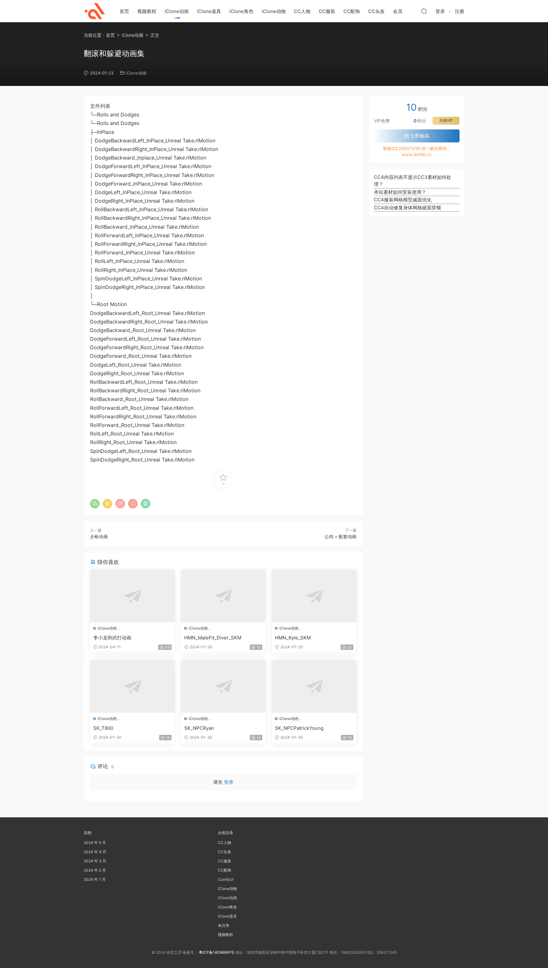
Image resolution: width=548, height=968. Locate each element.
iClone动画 (177, 11)
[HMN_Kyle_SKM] (314, 596)
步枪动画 (99, 536)
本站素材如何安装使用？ (400, 192)
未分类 (223, 925)
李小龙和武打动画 (112, 638)
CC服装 (327, 11)
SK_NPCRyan (199, 728)
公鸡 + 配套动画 (340, 536)
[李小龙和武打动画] (132, 596)
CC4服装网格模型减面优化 (403, 200)
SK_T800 (103, 728)
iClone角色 (241, 11)
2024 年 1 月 (95, 879)
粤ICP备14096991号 (216, 952)
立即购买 (419, 136)
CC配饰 (351, 11)
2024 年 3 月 (95, 861)
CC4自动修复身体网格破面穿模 (407, 208)
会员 (397, 11)
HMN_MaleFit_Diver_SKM (212, 638)
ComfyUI (225, 879)
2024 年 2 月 (95, 870)
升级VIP (446, 120)
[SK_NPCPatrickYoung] (314, 686)
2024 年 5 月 (95, 842)
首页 (124, 11)
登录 (228, 782)
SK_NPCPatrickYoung (299, 728)
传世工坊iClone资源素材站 (95, 11)
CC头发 (376, 11)
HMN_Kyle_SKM (293, 638)
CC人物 (302, 11)
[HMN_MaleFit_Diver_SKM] (223, 596)
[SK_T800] (132, 686)
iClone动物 (274, 11)
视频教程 (146, 11)
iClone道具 (209, 11)
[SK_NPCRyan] (223, 686)
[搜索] (424, 11)
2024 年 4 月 (95, 851)
